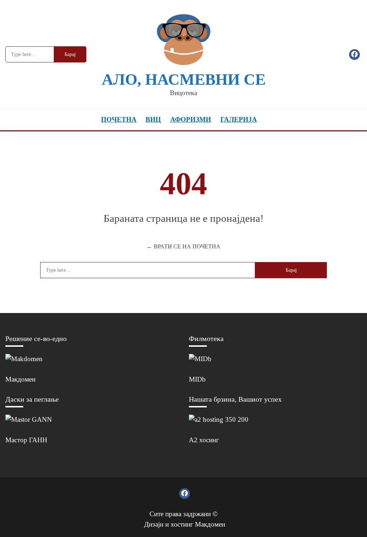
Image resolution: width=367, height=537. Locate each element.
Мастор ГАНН (26, 440)
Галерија (238, 119)
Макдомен (20, 379)
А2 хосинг (204, 440)
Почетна (119, 119)
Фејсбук (354, 54)
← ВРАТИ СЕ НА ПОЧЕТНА (183, 246)
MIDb (197, 379)
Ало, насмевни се (184, 79)
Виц (153, 119)
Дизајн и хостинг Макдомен (184, 524)
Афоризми (190, 119)
